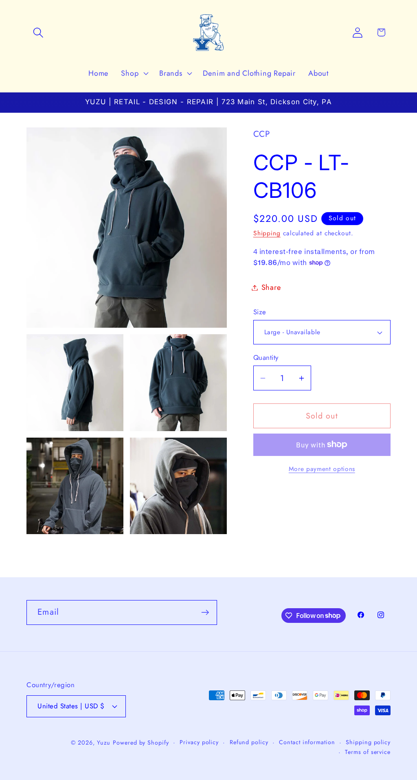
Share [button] (271, 287)
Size (259, 312)
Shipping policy (368, 742)
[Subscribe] (205, 612)
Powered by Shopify (141, 742)
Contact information (307, 742)
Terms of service (368, 752)
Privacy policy (199, 742)
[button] (38, 32)
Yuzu (104, 742)
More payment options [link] (322, 468)
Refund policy (249, 742)
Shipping (267, 233)
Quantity (266, 357)
